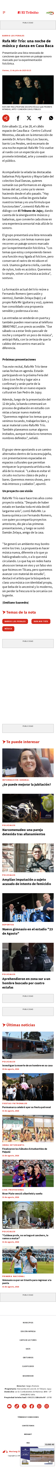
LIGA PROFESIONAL (13, 1189)
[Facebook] (31, 1406)
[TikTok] (17, 1406)
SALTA (28, 1349)
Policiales (8, 825)
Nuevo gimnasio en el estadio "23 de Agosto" (27, 931)
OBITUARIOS (28, 1357)
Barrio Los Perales (13, 35)
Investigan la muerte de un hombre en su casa (27, 1065)
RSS (28, 1443)
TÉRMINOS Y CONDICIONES (28, 1417)
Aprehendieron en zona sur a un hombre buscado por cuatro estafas (26, 983)
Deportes (8, 924)
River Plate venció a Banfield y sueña (22, 1193)
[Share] (5, 118)
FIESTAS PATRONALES (14, 1103)
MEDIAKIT (28, 1434)
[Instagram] (46, 1406)
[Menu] (4, 12)
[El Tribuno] (28, 12)
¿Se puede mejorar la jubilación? (26, 784)
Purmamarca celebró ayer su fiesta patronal (26, 1107)
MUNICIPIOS (28, 1322)
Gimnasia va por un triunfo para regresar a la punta (26, 1282)
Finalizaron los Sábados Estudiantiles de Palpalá (24, 1150)
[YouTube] (9, 1406)
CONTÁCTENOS (28, 1426)
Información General (15, 780)
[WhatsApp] (39, 1406)
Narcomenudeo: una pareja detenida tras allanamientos (23, 832)
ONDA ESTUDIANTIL (13, 1145)
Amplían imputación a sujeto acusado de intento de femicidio (26, 881)
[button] (18, 118)
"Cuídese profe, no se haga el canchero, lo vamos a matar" (25, 1237)
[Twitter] (24, 1406)
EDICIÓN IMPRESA (28, 1331)
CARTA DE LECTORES (28, 1340)
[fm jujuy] (50, 13)
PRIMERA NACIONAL (13, 1276)
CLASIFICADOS (28, 1366)
